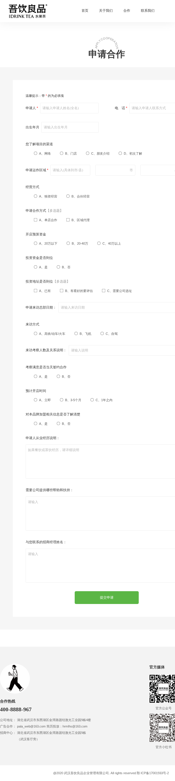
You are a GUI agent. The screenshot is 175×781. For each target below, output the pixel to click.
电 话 (121, 108)
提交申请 (107, 597)
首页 (85, 10)
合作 (126, 10)
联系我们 (148, 10)
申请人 (32, 108)
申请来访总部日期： (41, 307)
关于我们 (106, 10)
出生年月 (32, 127)
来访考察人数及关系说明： (46, 350)
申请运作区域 (37, 170)
